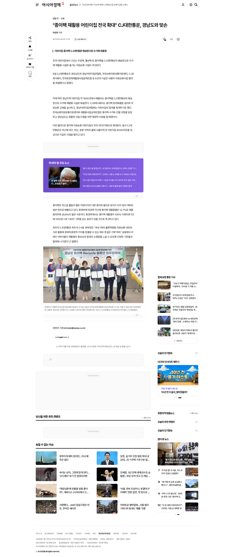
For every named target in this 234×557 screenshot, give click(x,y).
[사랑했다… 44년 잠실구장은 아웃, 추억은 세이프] (46, 513)
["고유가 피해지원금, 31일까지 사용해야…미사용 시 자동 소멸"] (164, 289)
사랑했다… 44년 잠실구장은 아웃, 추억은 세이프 (74, 506)
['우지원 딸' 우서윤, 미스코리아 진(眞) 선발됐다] (191, 476)
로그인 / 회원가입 (183, 5)
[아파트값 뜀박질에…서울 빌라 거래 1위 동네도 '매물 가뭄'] (107, 513)
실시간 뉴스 (74, 5)
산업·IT (56, 19)
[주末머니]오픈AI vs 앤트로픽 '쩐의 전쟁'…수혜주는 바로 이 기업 (185, 320)
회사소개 (39, 533)
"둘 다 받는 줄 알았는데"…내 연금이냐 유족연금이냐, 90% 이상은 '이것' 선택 (110, 168)
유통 (63, 19)
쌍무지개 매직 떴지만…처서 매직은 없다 (73, 458)
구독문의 (78, 533)
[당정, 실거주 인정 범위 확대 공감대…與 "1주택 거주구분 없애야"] (107, 464)
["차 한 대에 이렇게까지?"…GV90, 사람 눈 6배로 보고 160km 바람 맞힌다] (191, 511)
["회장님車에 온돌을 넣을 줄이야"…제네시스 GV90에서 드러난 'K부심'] (46, 497)
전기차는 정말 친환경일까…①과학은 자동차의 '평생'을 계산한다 (185, 308)
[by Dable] (146, 417)
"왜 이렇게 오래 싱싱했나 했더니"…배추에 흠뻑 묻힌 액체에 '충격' (107, 186)
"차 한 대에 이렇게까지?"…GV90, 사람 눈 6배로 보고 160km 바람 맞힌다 (110, 174)
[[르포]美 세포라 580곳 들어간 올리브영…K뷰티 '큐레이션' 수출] (164, 336)
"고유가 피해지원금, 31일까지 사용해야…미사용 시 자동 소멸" (185, 285)
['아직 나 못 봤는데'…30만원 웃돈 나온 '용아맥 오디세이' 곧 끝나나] (191, 499)
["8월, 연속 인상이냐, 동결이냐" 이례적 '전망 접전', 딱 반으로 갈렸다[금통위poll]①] (107, 497)
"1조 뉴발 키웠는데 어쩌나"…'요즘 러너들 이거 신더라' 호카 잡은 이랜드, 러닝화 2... (110, 180)
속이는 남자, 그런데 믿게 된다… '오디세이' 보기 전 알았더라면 (74, 474)
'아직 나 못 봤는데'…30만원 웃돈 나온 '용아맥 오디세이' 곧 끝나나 (171, 496)
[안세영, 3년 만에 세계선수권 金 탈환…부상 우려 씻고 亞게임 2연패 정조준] (107, 480)
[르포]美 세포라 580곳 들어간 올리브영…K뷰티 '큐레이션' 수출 (185, 332)
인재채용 (60, 533)
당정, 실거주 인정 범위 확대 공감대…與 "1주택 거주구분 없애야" (135, 458)
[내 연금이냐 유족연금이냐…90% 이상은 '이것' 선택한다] (164, 301)
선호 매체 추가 (81, 39)
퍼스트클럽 (69, 533)
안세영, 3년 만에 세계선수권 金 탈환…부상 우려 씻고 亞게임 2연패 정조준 (135, 474)
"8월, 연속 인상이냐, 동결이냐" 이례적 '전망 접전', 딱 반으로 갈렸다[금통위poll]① (135, 490)
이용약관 (116, 533)
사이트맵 (133, 533)
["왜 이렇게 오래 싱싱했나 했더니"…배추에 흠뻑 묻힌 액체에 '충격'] (191, 487)
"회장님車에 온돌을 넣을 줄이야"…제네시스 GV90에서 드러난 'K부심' (74, 490)
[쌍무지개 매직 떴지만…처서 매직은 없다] (46, 464)
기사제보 (87, 533)
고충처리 (125, 533)
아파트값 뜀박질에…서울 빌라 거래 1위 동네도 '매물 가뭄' (134, 506)
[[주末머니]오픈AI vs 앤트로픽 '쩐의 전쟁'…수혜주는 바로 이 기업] (164, 324)
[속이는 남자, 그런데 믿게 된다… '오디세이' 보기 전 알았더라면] (46, 480)
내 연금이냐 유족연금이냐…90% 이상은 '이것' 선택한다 (184, 296)
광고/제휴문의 (49, 533)
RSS (94, 533)
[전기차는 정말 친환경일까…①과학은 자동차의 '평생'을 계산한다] (164, 312)
